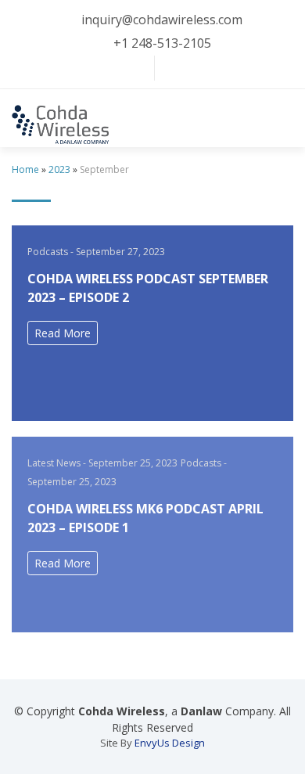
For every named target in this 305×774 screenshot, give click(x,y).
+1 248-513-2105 (162, 43)
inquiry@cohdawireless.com (161, 19)
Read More (62, 333)
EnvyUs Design (170, 743)
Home (25, 169)
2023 (59, 169)
